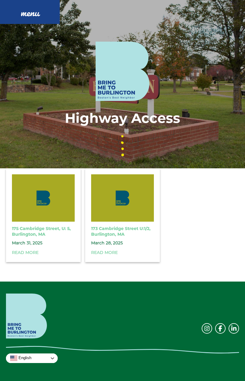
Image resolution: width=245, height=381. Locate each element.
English (24, 358)
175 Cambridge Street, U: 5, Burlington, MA (41, 231)
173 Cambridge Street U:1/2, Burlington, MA (121, 231)
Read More (25, 253)
